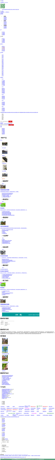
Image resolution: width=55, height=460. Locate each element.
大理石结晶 (4, 232)
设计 (2, 69)
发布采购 (5, 17)
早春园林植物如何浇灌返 (4, 189)
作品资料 (3, 102)
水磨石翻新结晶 (4, 233)
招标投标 (3, 82)
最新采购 (3, 430)
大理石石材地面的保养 (4, 226)
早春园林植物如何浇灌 (5, 345)
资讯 (2, 67)
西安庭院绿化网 (27, 411)
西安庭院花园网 (21, 408)
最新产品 (3, 426)
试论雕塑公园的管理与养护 (6, 243)
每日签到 (3, 42)
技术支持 (13, 455)
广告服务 (3, 39)
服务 (2, 106)
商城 (2, 94)
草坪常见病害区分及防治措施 (6, 213)
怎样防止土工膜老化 (5, 277)
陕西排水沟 (20, 411)
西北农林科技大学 (15, 408)
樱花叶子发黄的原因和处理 (6, 384)
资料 (2, 100)
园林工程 (3, 89)
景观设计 (3, 398)
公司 (2, 75)
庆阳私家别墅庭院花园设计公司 (7, 389)
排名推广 (29, 455)
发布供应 (5, 21)
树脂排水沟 (50, 409)
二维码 (2, 11)
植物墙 (14, 406)
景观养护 (3, 131)
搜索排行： (2, 123)
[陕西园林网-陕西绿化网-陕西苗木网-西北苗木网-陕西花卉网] (28, 112)
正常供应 (5, 23)
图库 (2, 61)
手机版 (9, 5)
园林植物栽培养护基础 (5, 353)
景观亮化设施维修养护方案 (6, 241)
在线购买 (3, 34)
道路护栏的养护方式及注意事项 (7, 240)
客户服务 (3, 434)
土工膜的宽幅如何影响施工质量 (7, 275)
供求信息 (3, 84)
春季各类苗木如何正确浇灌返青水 (7, 194)
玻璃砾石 (3, 155)
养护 (2, 71)
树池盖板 (14, 411)
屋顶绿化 (3, 90)
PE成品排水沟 (4, 163)
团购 (2, 65)
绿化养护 (3, 231)
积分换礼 (3, 41)
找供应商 (3, 424)
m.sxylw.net (6, 438)
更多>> (3, 183)
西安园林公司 (4, 396)
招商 (2, 68)
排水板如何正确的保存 (4, 271)
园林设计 (3, 88)
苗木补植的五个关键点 (5, 377)
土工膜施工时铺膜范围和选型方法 (7, 274)
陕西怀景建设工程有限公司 (6, 390)
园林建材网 (38, 408)
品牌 (2, 62)
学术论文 (3, 91)
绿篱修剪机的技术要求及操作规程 (7, 260)
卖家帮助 (3, 48)
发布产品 (1, 122)
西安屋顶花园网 (33, 408)
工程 (2, 70)
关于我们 (3, 433)
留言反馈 (38, 455)
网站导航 (3, 420)
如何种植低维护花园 (5, 230)
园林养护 (9, 123)
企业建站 (3, 110)
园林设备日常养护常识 (5, 259)
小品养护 (3, 132)
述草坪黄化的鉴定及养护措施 (6, 214)
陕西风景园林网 (3, 408)
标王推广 (3, 38)
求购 (2, 56)
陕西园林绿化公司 (5, 395)
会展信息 (3, 83)
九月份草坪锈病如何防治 (6, 293)
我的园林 (1, 13)
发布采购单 (4, 425)
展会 (2, 57)
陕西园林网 (32, 409)
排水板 (7, 123)
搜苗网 (38, 411)
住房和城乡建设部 (21, 406)
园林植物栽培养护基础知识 (6, 308)
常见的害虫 (2, 208)
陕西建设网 (44, 408)
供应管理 (5, 22)
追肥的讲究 (4, 310)
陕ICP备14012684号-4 (22, 457)
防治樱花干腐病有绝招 (5, 383)
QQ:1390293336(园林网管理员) (39, 459)
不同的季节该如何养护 (5, 362)
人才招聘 (3, 85)
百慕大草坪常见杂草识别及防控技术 (7, 193)
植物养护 (3, 129)
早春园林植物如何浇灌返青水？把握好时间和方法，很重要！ (9, 191)
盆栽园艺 (3, 239)
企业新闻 (5, 26)
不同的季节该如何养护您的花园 (7, 309)
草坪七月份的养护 (5, 381)
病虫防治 (3, 130)
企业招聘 (5, 27)
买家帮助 (3, 47)
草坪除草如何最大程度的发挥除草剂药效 (8, 215)
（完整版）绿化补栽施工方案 (6, 378)
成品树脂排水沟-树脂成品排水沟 (7, 393)
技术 (2, 86)
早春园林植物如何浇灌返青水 (6, 307)
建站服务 (6, 455)
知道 (2, 59)
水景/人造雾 (4, 147)
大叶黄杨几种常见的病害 (6, 211)
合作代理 (23, 455)
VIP (0, 29)
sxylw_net (6, 439)
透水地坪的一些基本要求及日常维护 (7, 229)
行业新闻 (3, 80)
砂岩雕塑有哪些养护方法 (6, 242)
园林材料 (3, 96)
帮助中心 (3, 46)
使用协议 (10, 455)
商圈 (2, 66)
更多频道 (1, 52)
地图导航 (1, 77)
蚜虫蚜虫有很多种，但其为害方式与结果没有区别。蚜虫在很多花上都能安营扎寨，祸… (13, 289)
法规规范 (3, 81)
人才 (2, 58)
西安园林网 (32, 411)
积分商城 (35, 455)
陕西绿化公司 (4, 394)
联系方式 (16, 455)
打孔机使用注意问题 (4, 255)
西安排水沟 (41, 413)
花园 (11, 123)
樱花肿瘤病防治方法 (5, 382)
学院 (2, 72)
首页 (1, 455)
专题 (2, 60)
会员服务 (3, 40)
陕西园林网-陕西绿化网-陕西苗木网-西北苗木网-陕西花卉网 (9, 457)
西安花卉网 (50, 406)
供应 (2, 55)
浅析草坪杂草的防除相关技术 (6, 212)
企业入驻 (3, 421)
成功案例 (3, 33)
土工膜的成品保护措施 (5, 276)
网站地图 (25, 455)
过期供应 (5, 24)
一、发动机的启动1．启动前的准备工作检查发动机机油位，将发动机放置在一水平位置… (14, 257)
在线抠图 (8, 406)
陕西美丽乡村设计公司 (5, 397)
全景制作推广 (3, 406)
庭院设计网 (2, 411)
